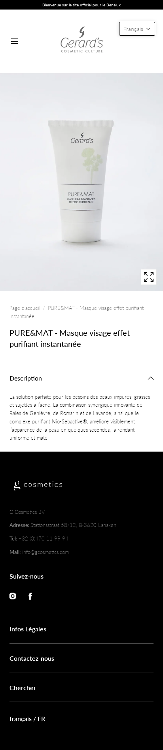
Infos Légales (27, 629)
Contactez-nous (31, 658)
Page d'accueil (24, 308)
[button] (14, 41)
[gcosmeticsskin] (81, 41)
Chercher (22, 687)
